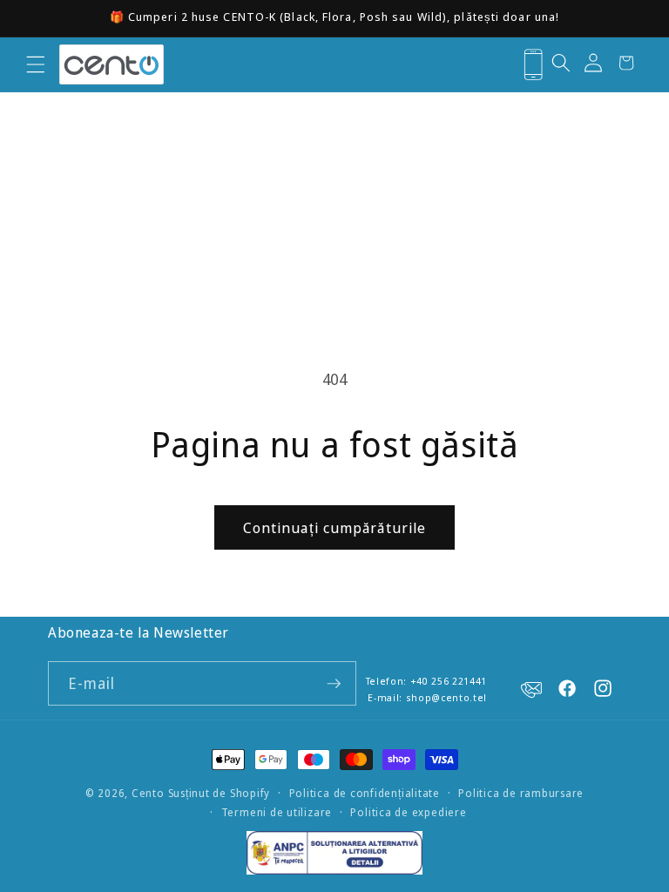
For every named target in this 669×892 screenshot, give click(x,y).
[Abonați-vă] (334, 683)
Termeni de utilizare (276, 812)
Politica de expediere (408, 812)
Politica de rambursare (521, 793)
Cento (148, 793)
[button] (35, 64)
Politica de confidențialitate (364, 793)
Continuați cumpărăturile (334, 527)
